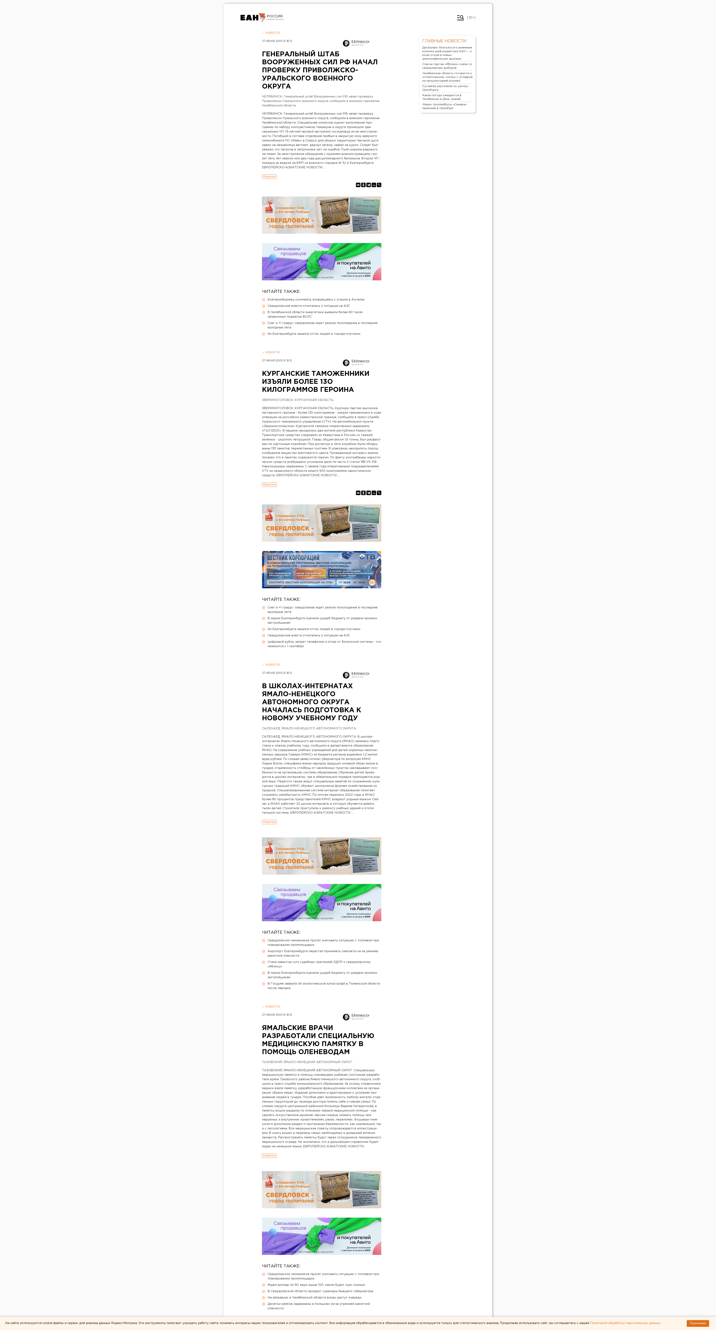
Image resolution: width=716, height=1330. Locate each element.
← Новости (271, 33)
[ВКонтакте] (358, 185)
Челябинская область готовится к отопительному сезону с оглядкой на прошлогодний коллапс (447, 77)
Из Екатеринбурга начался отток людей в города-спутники (314, 334)
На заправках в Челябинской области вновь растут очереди (314, 1297)
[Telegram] (368, 185)
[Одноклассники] (363, 185)
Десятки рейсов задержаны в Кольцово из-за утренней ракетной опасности (319, 1306)
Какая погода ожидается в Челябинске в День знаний (441, 97)
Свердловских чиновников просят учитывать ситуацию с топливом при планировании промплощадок (323, 942)
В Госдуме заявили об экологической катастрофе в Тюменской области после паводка (324, 986)
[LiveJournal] (379, 185)
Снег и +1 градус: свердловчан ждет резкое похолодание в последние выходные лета (323, 325)
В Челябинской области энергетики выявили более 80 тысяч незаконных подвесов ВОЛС (315, 314)
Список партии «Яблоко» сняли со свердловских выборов (447, 66)
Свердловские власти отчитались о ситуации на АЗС (309, 306)
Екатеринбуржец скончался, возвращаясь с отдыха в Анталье (316, 299)
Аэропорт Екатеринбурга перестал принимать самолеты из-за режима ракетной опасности (323, 953)
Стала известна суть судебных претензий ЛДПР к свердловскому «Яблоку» (319, 964)
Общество (269, 177)
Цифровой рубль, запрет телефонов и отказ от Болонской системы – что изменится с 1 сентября (324, 644)
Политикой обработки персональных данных (625, 1323)
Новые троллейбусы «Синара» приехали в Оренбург (444, 106)
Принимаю (698, 1323)
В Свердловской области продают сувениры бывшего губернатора (320, 1291)
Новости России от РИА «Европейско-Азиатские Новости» (253, 17)
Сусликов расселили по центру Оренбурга (445, 88)
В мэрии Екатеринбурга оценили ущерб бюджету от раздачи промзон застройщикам (322, 620)
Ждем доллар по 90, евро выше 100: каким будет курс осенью (316, 1285)
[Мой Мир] (374, 185)
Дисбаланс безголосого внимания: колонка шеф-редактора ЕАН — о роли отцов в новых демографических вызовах (447, 53)
